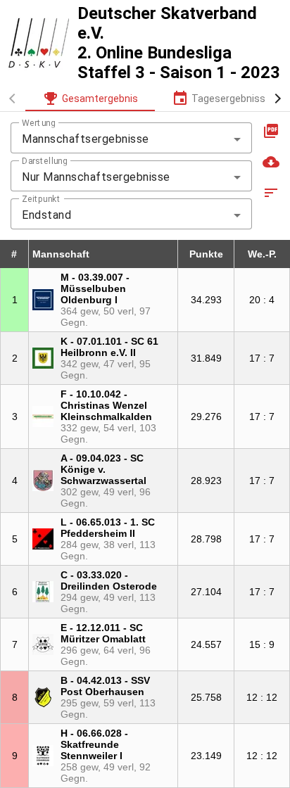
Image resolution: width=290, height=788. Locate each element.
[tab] (90, 98)
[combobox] (131, 139)
